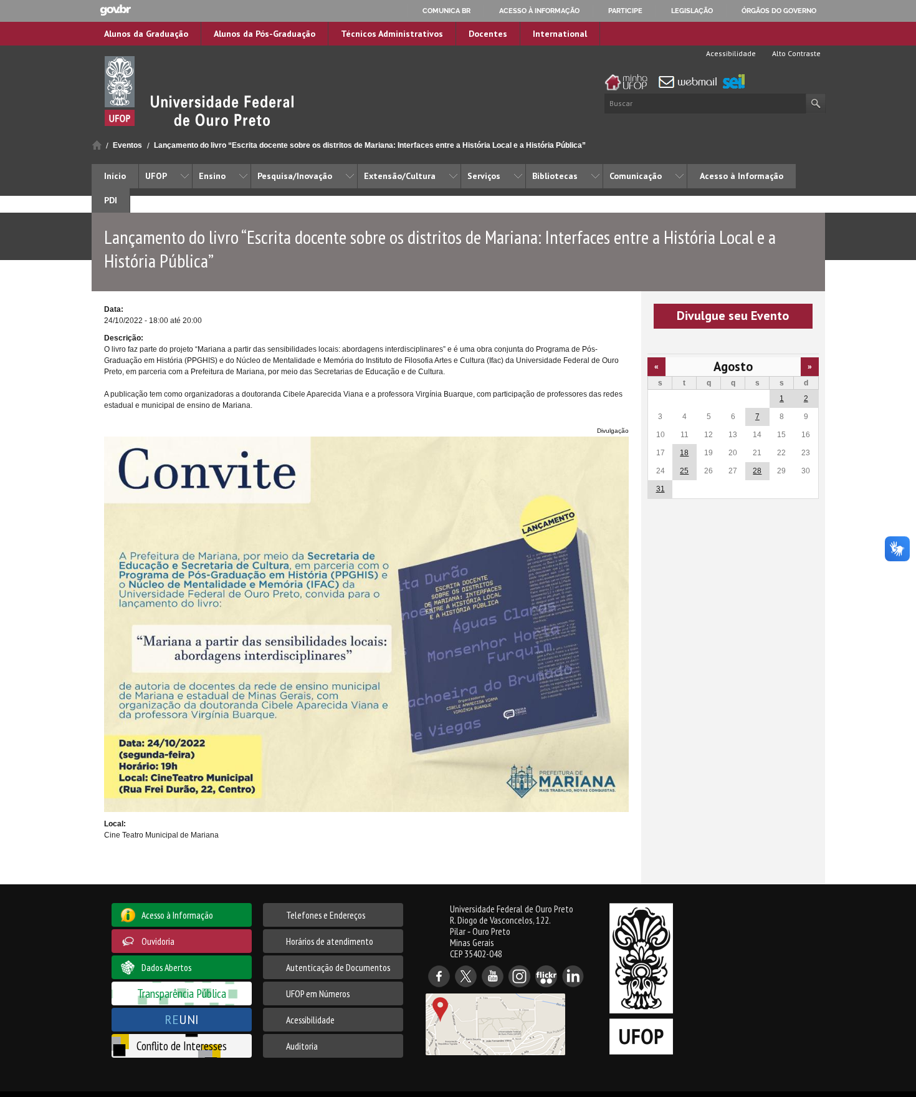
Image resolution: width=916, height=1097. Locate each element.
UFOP (156, 175)
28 (757, 470)
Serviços (483, 175)
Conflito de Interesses (181, 1045)
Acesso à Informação (741, 175)
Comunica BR (446, 10)
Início (97, 145)
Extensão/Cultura (400, 175)
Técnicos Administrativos (392, 33)
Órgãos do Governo (779, 10)
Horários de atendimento (329, 941)
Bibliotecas (555, 175)
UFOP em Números (318, 993)
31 (660, 489)
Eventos (127, 145)
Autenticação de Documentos (338, 967)
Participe (625, 10)
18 (684, 452)
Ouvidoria (157, 941)
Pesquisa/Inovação (294, 175)
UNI (182, 1019)
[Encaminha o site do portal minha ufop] (629, 82)
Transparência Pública (181, 993)
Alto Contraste (795, 53)
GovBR (115, 10)
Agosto (733, 366)
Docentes (488, 33)
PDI (110, 200)
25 (684, 470)
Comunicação (635, 175)
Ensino (212, 175)
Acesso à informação (539, 10)
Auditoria (302, 1046)
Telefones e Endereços (325, 915)
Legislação (692, 10)
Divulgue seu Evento (733, 315)
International (560, 33)
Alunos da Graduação (146, 33)
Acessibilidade (730, 53)
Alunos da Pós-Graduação (264, 33)
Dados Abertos (166, 967)
